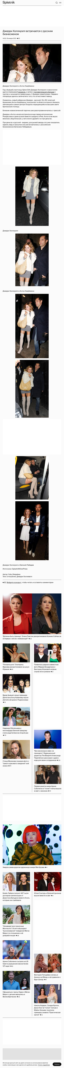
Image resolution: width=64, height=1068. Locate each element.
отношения (11, 577)
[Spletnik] (9, 2)
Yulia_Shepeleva (14, 574)
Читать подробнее (44, 1065)
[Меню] (60, 3)
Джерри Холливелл (24, 577)
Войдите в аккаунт (14, 582)
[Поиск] (57, 3)
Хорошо (57, 1064)
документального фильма (44, 92)
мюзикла (21, 92)
